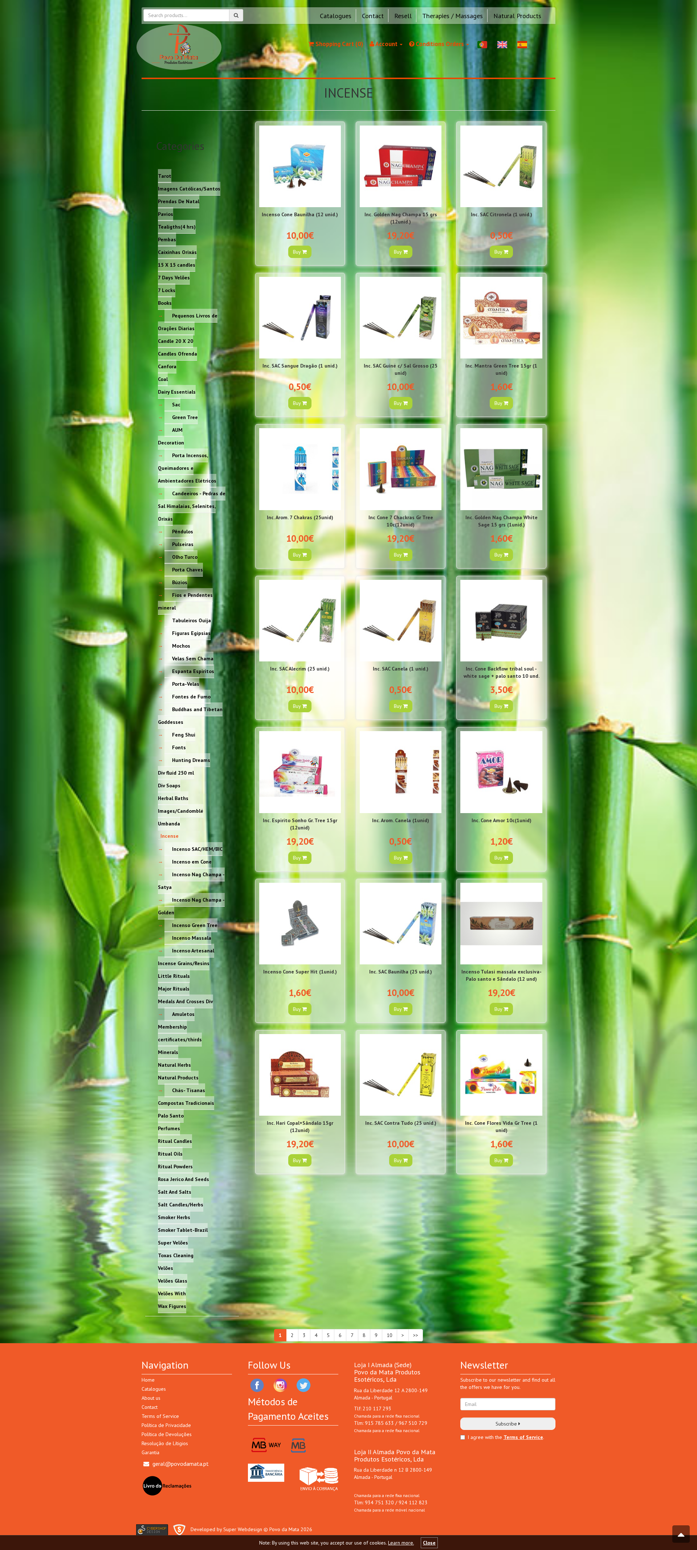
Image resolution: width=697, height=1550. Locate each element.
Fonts (179, 747)
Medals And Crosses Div (185, 1001)
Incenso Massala (191, 937)
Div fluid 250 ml (176, 772)
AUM (177, 429)
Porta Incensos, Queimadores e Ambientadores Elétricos (187, 468)
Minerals (168, 1052)
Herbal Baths (173, 798)
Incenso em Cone (192, 861)
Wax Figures (172, 1306)
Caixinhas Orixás (177, 252)
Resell (403, 15)
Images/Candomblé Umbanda (180, 817)
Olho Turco (184, 556)
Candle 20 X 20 (175, 340)
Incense (169, 836)
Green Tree (185, 417)
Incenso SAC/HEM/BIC (197, 848)
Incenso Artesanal (193, 950)
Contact (373, 15)
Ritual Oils (170, 1153)
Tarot (164, 175)
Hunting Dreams (191, 759)
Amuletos (183, 1013)
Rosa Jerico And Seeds (183, 1179)
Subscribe (507, 1423)
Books (165, 302)
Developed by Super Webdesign (226, 1529)
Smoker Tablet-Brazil (183, 1229)
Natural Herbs (174, 1064)
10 (389, 1335)
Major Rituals (173, 988)
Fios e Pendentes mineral (185, 601)
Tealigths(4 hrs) (177, 226)
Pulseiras (182, 544)
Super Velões (173, 1242)
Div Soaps (169, 785)
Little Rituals (174, 975)
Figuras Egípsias (191, 633)
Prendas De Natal (178, 201)
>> (415, 1335)
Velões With (172, 1293)
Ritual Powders (175, 1166)
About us (151, 1398)
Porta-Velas (185, 683)
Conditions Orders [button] (439, 44)
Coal (163, 379)
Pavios (165, 213)
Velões (165, 1267)
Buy (297, 252)
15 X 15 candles (176, 264)
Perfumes (169, 1128)
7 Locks (166, 290)
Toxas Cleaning (175, 1255)
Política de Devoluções (167, 1434)
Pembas (167, 239)
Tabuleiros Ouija (191, 620)
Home (148, 1380)
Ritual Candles (175, 1140)
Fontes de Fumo (191, 696)
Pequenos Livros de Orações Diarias (187, 321)
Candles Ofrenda (177, 353)
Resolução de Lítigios (165, 1443)
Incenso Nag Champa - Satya (191, 880)
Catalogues (335, 15)
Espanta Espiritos (193, 671)
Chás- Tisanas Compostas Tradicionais (186, 1096)
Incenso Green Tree (194, 925)
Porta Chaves (187, 569)
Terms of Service (160, 1416)
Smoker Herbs (174, 1217)
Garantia (150, 1452)
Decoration (171, 442)
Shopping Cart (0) (338, 44)
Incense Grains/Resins (183, 963)
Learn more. (401, 1542)
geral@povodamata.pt (180, 1463)
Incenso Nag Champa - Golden (191, 905)
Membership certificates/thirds (180, 1032)
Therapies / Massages (452, 15)
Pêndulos (182, 531)
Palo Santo (171, 1115)
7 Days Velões (174, 277)
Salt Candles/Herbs (180, 1204)
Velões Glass (172, 1280)
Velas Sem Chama (192, 658)
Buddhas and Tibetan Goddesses (190, 715)
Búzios (179, 582)
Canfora (167, 366)
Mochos (181, 645)
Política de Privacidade (166, 1425)
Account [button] (386, 44)
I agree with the (485, 1437)
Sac (176, 404)
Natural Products (517, 15)
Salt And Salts (174, 1191)
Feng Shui (183, 734)
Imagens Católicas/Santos (189, 188)
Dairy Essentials (177, 391)
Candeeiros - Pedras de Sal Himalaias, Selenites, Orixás (191, 506)
